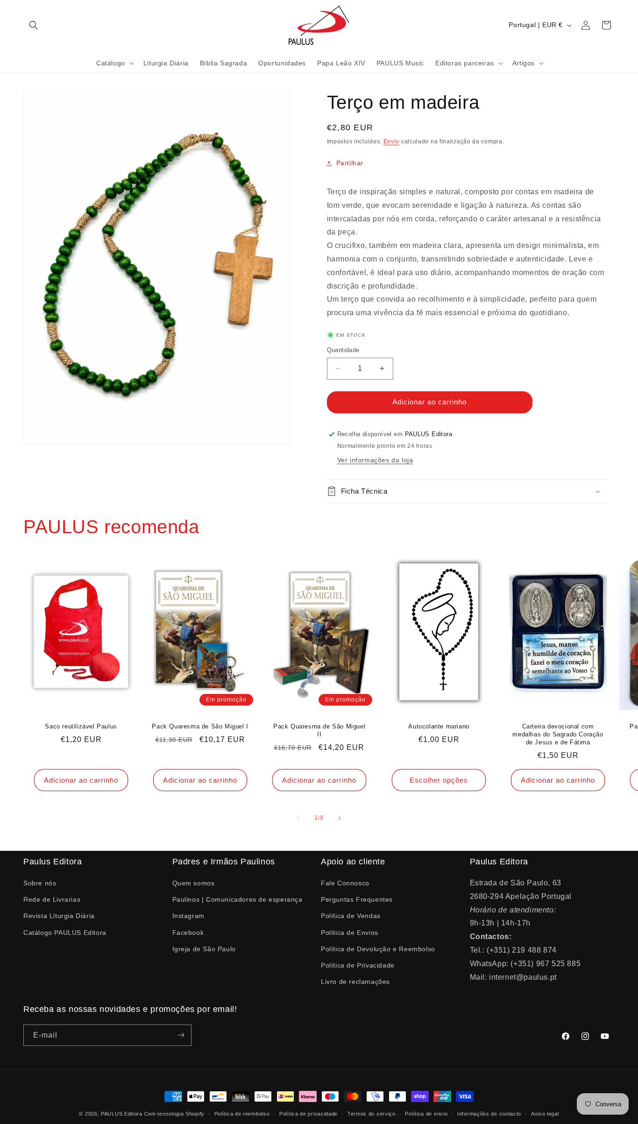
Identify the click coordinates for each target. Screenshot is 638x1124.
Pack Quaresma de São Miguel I (200, 726)
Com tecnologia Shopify (174, 1114)
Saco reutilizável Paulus (81, 726)
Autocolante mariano (438, 726)
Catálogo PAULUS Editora (64, 932)
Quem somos (193, 883)
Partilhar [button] (349, 163)
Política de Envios (349, 932)
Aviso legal (545, 1114)
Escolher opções (439, 780)
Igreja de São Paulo (204, 949)
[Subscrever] (180, 1035)
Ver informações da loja (375, 460)
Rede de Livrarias (51, 899)
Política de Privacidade (358, 965)
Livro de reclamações (355, 981)
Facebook (188, 932)
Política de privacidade (308, 1114)
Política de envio (426, 1114)
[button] (33, 25)
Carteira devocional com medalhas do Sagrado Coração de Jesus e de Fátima (557, 734)
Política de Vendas (351, 915)
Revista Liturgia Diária (59, 915)
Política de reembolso (242, 1114)
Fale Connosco (345, 883)
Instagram (188, 915)
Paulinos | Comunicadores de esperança (237, 899)
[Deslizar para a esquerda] (298, 818)
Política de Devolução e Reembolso (378, 949)
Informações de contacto (489, 1114)
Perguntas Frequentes (357, 899)
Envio (391, 141)
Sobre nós (39, 883)
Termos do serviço (371, 1114)
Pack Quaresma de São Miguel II (319, 730)
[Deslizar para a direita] (339, 818)
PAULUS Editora (122, 1114)
